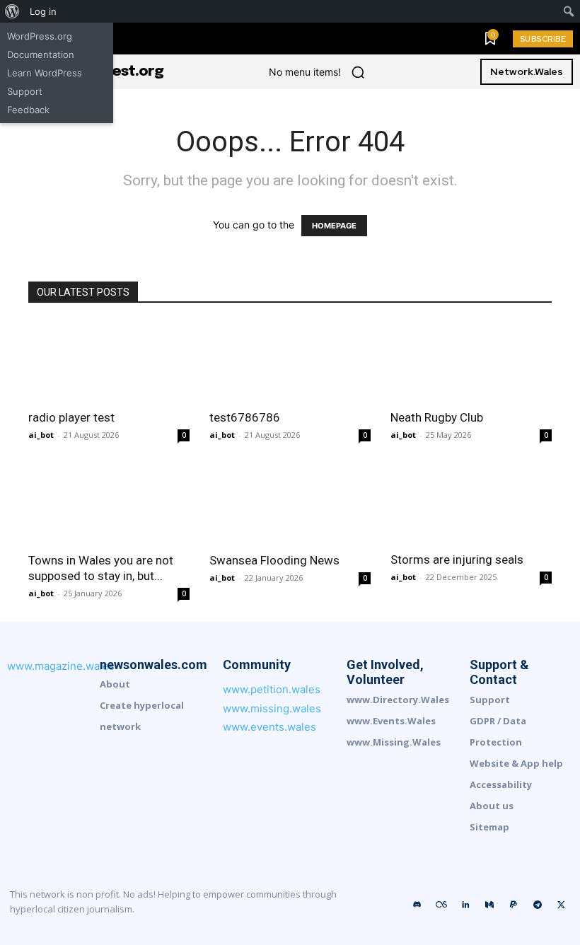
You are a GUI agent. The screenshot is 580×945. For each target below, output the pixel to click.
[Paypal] (513, 905)
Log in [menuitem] (43, 11)
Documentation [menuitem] (40, 54)
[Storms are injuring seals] (471, 503)
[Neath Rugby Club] (471, 361)
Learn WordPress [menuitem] (44, 73)
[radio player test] (109, 361)
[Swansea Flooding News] (290, 503)
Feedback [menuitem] (28, 109)
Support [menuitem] (24, 91)
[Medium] (489, 905)
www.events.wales (269, 727)
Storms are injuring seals (456, 559)
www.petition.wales (271, 689)
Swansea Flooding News (274, 560)
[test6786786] (290, 361)
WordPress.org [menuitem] (39, 36)
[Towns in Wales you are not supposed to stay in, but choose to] (109, 503)
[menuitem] (12, 11)
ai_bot (41, 434)
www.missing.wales (272, 708)
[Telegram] (537, 905)
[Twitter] (561, 905)
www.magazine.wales (61, 666)
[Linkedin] (465, 905)
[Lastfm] (441, 905)
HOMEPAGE (334, 226)
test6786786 (244, 417)
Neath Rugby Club (436, 417)
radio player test (71, 417)
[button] (358, 72)
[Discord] (417, 905)
